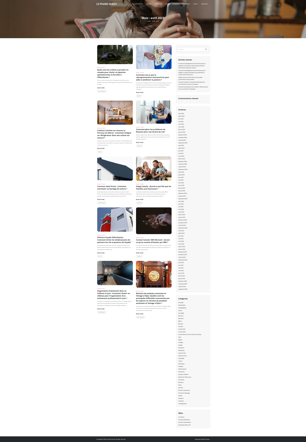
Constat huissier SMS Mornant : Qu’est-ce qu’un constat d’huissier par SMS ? (153, 241)
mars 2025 (181, 156)
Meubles (180, 366)
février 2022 (181, 246)
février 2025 (181, 158)
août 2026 (181, 113)
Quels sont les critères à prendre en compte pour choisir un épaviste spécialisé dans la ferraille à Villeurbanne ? (112, 73)
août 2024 (181, 172)
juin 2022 (181, 236)
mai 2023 (180, 206)
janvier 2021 (181, 278)
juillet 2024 (181, 174)
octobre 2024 (182, 166)
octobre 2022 (182, 225)
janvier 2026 (181, 132)
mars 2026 (181, 127)
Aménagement (182, 307)
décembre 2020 (182, 281)
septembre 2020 (182, 289)
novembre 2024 (182, 164)
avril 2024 (181, 182)
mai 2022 (180, 238)
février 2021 (181, 276)
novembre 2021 (182, 254)
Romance (180, 382)
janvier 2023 (181, 217)
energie (180, 345)
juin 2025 (181, 150)
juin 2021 (181, 265)
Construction (182, 331)
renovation (181, 379)
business (180, 326)
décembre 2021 (182, 252)
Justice (139, 256)
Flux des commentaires (184, 422)
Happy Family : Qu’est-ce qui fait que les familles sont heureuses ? (153, 187)
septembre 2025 (182, 142)
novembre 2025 (182, 137)
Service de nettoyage (184, 393)
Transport (181, 401)
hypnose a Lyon (182, 355)
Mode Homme (182, 369)
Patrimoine (186, 4)
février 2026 (181, 129)
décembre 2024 (182, 161)
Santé (196, 4)
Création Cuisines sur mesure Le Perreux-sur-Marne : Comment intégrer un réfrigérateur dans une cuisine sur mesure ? (114, 134)
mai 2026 (180, 121)
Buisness (180, 324)
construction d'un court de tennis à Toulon (189, 334)
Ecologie (175, 4)
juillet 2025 (181, 148)
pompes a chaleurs (183, 374)
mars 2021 (181, 273)
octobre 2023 (182, 196)
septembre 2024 (182, 169)
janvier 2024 (181, 190)
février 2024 (181, 188)
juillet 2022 (181, 233)
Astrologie (181, 313)
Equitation (181, 347)
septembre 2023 (182, 198)
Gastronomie (182, 353)
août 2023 (181, 201)
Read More (101, 88)
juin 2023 (181, 204)
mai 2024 (180, 180)
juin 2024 (181, 177)
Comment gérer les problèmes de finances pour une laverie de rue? (150, 130)
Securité (180, 387)
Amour (180, 310)
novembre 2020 (182, 284)
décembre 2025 (182, 135)
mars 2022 (181, 244)
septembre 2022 (182, 228)
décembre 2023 (182, 193)
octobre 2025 (182, 140)
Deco (167, 4)
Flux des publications (184, 419)
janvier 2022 (181, 249)
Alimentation (138, 4)
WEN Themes (206, 439)
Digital (148, 4)
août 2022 (181, 230)
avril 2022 (181, 241)
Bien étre (180, 316)
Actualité (158, 4)
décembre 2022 (182, 220)
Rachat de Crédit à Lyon (184, 377)
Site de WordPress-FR (184, 425)
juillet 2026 (181, 116)
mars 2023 (181, 212)
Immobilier (101, 203)
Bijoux (180, 321)
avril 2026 (181, 124)
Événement (101, 312)
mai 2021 (180, 268)
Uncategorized (182, 403)
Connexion (181, 417)
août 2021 (181, 262)
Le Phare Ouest (106, 4)
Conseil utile (181, 329)
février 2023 (181, 214)
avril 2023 (181, 209)
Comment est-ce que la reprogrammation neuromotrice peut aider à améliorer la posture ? (152, 77)
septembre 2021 (182, 260)
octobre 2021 (182, 257)
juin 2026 (181, 118)
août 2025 (181, 145)
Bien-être (181, 318)
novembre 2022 (182, 222)
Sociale (139, 146)
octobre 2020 (182, 286)
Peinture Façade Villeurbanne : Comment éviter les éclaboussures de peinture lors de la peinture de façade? (114, 239)
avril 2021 (181, 270)
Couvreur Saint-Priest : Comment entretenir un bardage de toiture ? (112, 187)
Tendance (204, 4)
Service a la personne (184, 390)
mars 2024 (181, 185)
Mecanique (101, 91)
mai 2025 (180, 153)
